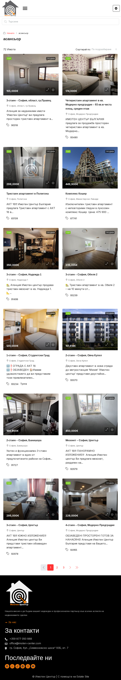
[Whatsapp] (12, 666)
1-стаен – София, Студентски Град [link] (27, 355)
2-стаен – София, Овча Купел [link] (84, 355)
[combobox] (104, 49)
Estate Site (83, 676)
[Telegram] (22, 666)
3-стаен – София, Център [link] (22, 525)
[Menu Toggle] (25, 8)
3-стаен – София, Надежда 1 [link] (23, 274)
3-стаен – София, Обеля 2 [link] (81, 274)
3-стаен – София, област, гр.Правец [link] (28, 100)
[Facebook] (7, 666)
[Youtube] (33, 666)
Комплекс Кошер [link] (76, 193)
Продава (51, 58)
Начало (10, 33)
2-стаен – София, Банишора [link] (23, 440)
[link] (31, 74)
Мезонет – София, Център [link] (82, 440)
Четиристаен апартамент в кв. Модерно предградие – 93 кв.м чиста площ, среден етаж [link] (89, 104)
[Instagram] (28, 666)
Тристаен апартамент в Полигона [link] (27, 193)
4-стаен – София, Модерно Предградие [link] (90, 525)
